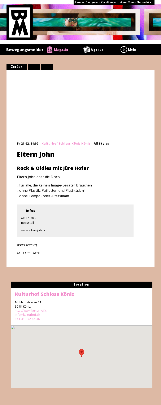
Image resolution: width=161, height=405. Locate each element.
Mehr (132, 49)
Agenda (97, 49)
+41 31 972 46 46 (27, 319)
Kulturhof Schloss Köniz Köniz (66, 143)
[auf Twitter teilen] (47, 67)
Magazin (61, 49)
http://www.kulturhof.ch (31, 310)
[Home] (19, 22)
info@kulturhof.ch (27, 315)
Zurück (17, 66)
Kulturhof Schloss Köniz (44, 294)
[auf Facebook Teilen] (34, 67)
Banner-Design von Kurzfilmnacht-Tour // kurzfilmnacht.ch (114, 2)
